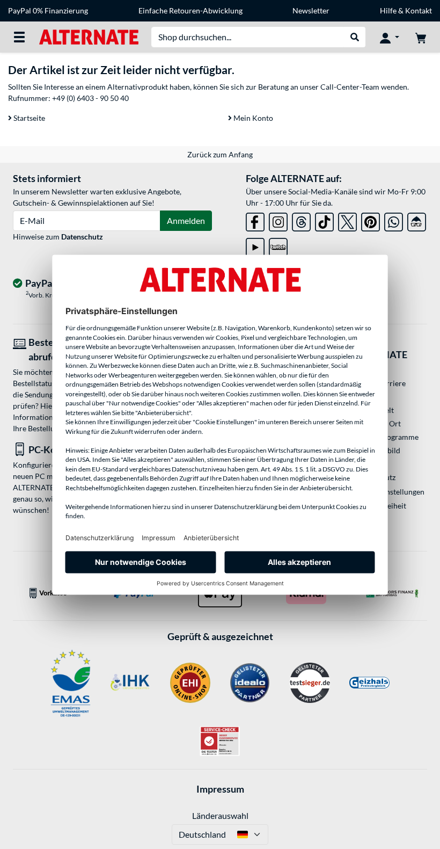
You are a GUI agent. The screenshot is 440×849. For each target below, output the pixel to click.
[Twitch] (278, 245)
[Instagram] (278, 219)
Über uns (369, 369)
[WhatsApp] (393, 219)
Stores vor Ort (377, 423)
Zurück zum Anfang (220, 154)
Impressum (220, 789)
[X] (347, 219)
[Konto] (389, 37)
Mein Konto (252, 117)
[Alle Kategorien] (19, 37)
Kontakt (418, 10)
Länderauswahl (220, 815)
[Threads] (301, 219)
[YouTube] (255, 245)
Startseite (28, 117)
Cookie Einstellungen (389, 491)
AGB (361, 463)
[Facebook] (255, 219)
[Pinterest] (370, 219)
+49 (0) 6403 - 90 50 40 (90, 98)
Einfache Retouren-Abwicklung (190, 10)
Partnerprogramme (386, 436)
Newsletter (310, 10)
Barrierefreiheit (380, 505)
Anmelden (186, 220)
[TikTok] (324, 219)
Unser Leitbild (377, 450)
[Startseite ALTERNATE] (88, 36)
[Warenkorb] (420, 37)
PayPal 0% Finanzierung (48, 10)
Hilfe (388, 10)
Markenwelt (374, 410)
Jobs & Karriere (380, 383)
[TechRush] (416, 219)
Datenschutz (82, 236)
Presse (365, 396)
